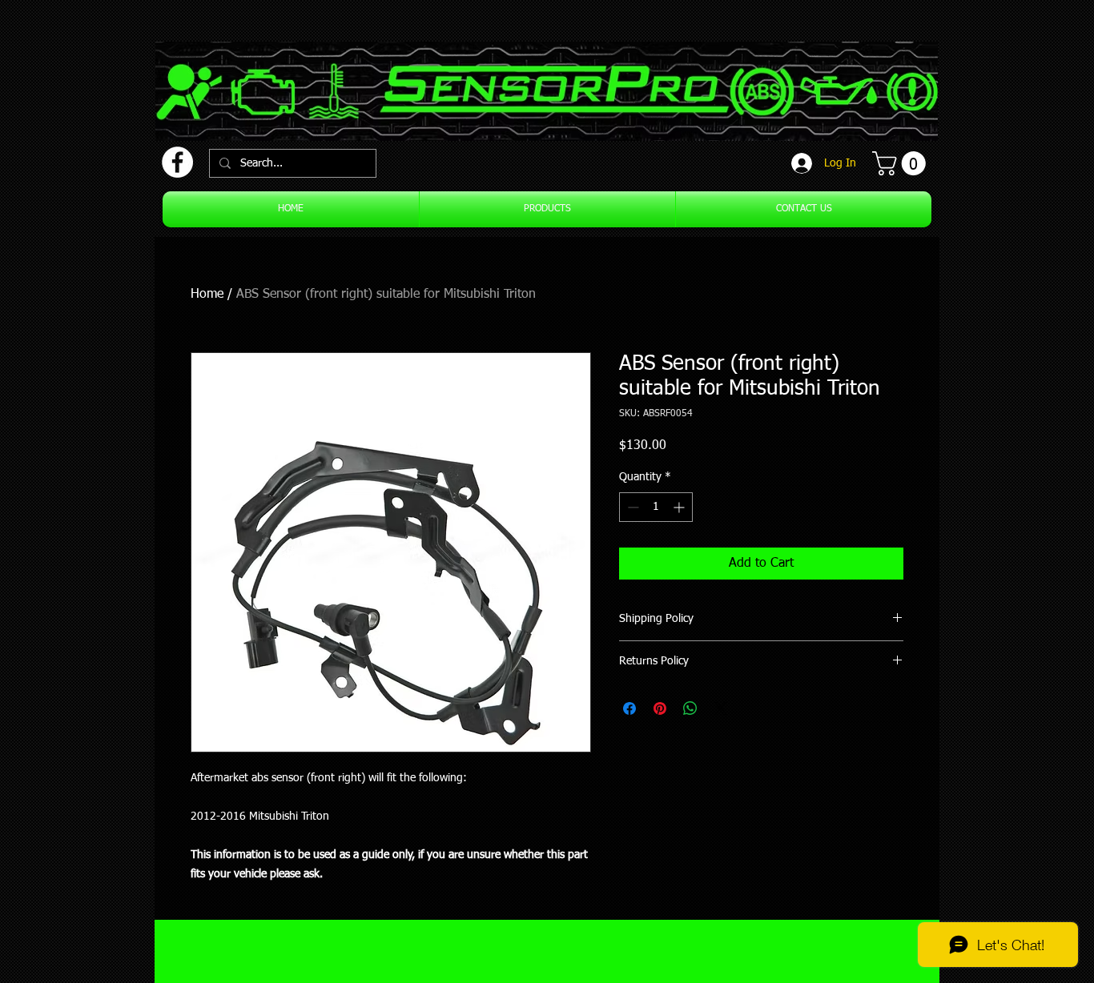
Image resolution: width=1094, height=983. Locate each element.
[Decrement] (631, 507)
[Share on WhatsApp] (690, 708)
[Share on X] (720, 708)
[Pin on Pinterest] (660, 708)
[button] (901, 163)
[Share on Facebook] (629, 708)
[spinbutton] (656, 507)
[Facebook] (177, 162)
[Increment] (680, 507)
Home (207, 294)
